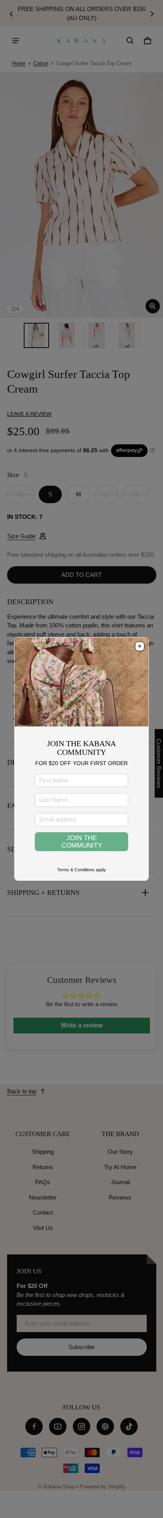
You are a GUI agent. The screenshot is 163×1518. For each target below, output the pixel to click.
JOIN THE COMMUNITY (81, 841)
